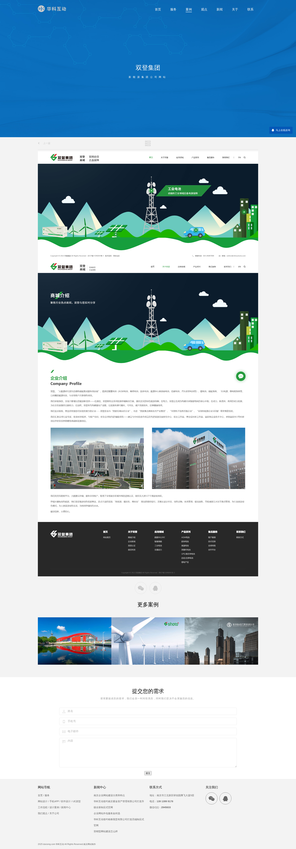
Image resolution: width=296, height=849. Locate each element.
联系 (250, 9)
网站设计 (42, 801)
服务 (173, 9)
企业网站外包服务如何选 (107, 813)
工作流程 (42, 807)
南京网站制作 (89, 844)
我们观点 (42, 813)
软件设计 (66, 801)
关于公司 (54, 813)
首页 (158, 9)
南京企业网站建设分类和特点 (109, 795)
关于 (235, 9)
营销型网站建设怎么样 (106, 831)
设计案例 (54, 807)
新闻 (220, 9)
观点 (204, 9)
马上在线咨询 (283, 130)
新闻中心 (66, 807)
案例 (189, 9)
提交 (148, 773)
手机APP (54, 801)
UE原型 (77, 801)
